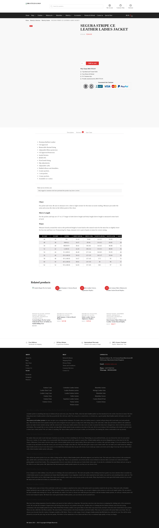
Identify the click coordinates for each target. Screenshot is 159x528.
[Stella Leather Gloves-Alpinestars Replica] (92, 299)
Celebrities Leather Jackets (71, 387)
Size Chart (29, 363)
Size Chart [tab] (89, 132)
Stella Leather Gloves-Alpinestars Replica (88, 318)
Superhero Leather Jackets (71, 399)
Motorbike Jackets (100, 387)
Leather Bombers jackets (71, 390)
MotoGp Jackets (46, 20)
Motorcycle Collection (64, 313)
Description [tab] (70, 132)
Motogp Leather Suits (99, 390)
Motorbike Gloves (100, 396)
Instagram (28, 377)
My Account (110, 8)
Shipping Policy (67, 360)
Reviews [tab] (78, 132)
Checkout (130, 8)
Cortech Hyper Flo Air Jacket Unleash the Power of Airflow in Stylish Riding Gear (41, 321)
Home (27, 20)
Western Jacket (74, 404)
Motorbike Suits (101, 393)
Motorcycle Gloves (63, 315)
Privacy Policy (67, 363)
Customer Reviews (68, 368)
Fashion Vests (48, 396)
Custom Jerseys (101, 402)
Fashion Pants (48, 399)
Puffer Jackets (74, 396)
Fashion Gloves (47, 402)
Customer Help (120, 8)
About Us (28, 358)
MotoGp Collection (35, 20)
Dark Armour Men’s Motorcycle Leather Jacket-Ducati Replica (116, 321)
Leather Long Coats (46, 393)
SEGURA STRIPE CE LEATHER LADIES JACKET (53, 137)
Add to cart (92, 63)
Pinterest (28, 379)
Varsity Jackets (74, 402)
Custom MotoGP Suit (99, 399)
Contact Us (29, 368)
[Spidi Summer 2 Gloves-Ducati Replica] (67, 299)
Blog (27, 360)
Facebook (28, 374)
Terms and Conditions (69, 365)
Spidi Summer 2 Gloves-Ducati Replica (66, 318)
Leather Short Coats (46, 390)
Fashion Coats (47, 387)
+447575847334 (109, 368)
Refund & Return (68, 358)
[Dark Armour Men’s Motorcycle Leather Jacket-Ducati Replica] (117, 299)
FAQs (27, 365)
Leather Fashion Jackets (72, 393)
